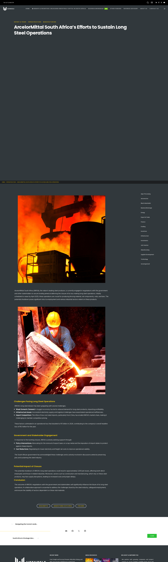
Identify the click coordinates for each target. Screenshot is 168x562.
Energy (143, 212)
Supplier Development (147, 254)
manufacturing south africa (63, 506)
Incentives (144, 231)
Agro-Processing (145, 194)
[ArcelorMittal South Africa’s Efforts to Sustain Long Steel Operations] (66, 531)
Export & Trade (20, 22)
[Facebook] (158, 2)
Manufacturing (49, 22)
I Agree (152, 536)
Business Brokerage (146, 208)
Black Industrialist (146, 203)
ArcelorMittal (43, 506)
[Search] (148, 2)
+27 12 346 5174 (9, 3)
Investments (144, 240)
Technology (144, 259)
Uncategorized (145, 264)
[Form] (152, 2)
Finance (143, 222)
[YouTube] (164, 2)
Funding (143, 226)
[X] (161, 2)
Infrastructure (34, 22)
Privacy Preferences (138, 536)
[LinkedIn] (156, 2)
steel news (81, 506)
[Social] (163, 8)
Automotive (144, 198)
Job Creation (144, 245)
